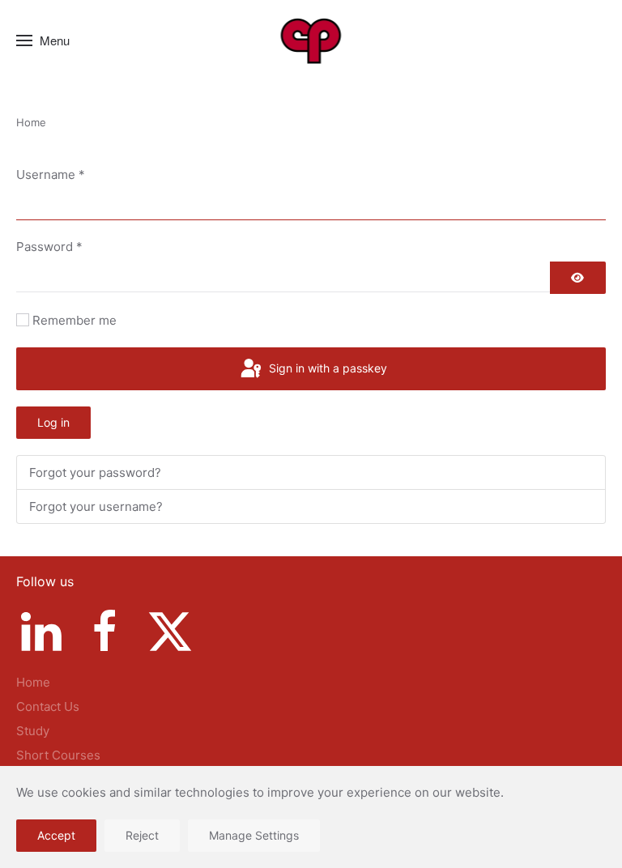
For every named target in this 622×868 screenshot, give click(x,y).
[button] (43, 40)
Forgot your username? (96, 506)
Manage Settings (254, 835)
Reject (142, 835)
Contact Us (47, 706)
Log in (53, 422)
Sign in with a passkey (326, 368)
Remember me (74, 320)
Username (50, 174)
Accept (56, 835)
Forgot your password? (95, 472)
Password (49, 246)
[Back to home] (311, 40)
